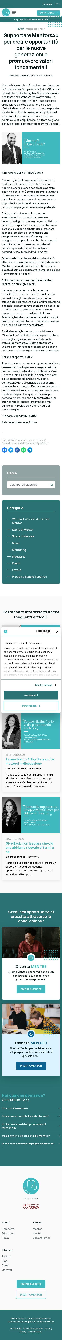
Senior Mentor (41, 1238)
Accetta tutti (31, 695)
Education (8, 1233)
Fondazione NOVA (45, 1321)
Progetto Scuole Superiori (29, 577)
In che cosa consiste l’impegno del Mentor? (28, 1143)
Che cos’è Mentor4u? (15, 1108)
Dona (5, 1265)
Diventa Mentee (31, 989)
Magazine (18, 556)
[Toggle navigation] (14, 12)
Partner (6, 1256)
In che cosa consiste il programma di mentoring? (24, 1126)
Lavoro (16, 570)
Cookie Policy (35, 1331)
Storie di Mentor (23, 529)
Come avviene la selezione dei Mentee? (26, 1135)
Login (48, 3)
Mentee (37, 1229)
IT (57, 3)
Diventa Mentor (31, 1065)
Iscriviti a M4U (47, 13)
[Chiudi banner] (57, 631)
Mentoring (19, 550)
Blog (4, 1261)
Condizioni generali (33, 1328)
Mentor (37, 1233)
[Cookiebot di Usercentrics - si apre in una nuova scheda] (37, 632)
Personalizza (29, 705)
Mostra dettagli (43, 685)
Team (5, 1238)
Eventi (16, 563)
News (15, 543)
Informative (16, 1328)
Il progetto (8, 1229)
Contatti (7, 1270)
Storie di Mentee (23, 536)
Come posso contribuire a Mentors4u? (25, 1116)
